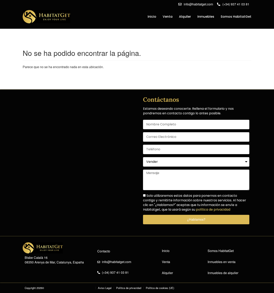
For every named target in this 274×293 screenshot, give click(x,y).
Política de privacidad (128, 288)
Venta (168, 16)
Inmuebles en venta (221, 262)
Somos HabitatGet (236, 16)
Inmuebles (205, 16)
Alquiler (185, 16)
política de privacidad (213, 209)
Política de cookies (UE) (160, 288)
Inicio (152, 16)
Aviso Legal (105, 288)
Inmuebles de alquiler (223, 273)
